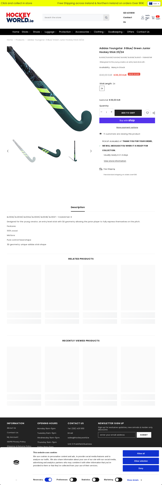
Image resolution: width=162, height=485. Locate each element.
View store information (115, 161)
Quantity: (104, 105)
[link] (24, 316)
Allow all (141, 453)
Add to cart (129, 113)
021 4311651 (129, 13)
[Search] (75, 17)
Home (10, 39)
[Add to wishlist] (147, 113)
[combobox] (72, 17)
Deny (141, 468)
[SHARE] (153, 113)
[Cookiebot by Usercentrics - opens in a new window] (16, 480)
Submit (144, 435)
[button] (8, 151)
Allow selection (141, 461)
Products (20, 39)
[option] (49, 88)
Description (78, 207)
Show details (133, 480)
